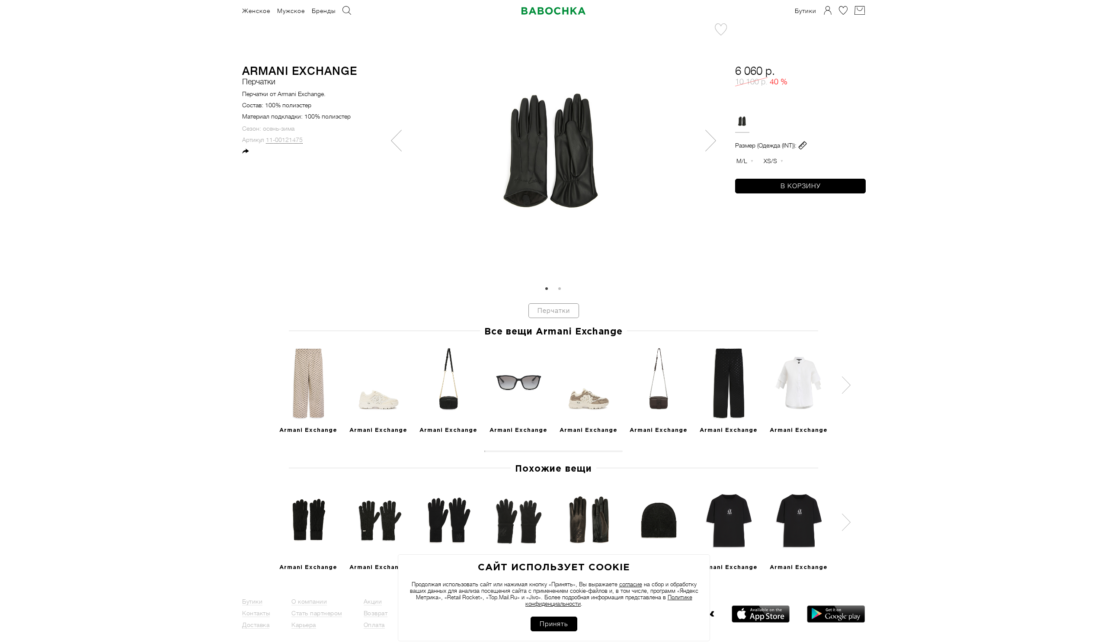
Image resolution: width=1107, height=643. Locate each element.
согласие (630, 584)
